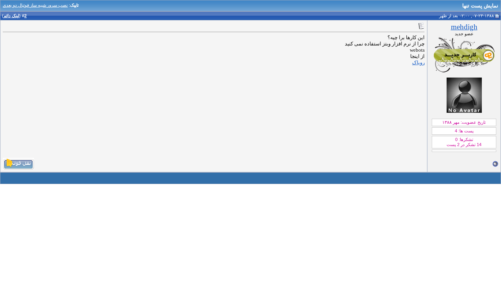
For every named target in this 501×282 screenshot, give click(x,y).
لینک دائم (11, 15)
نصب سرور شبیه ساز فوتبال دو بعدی (35, 5)
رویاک (418, 62)
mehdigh (464, 27)
